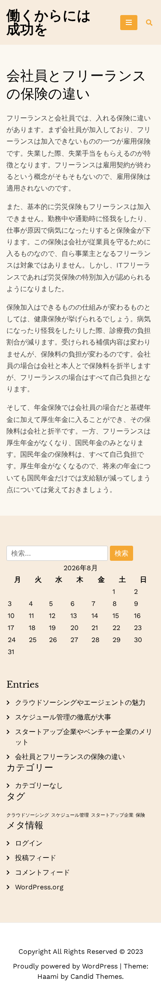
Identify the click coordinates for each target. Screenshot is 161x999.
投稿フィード (35, 858)
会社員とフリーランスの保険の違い (70, 757)
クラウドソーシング (27, 815)
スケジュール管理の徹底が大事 (63, 717)
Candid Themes (96, 976)
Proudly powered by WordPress (66, 966)
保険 (140, 815)
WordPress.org (39, 887)
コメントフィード (42, 872)
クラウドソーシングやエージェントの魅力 (80, 702)
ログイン (29, 843)
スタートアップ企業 (112, 815)
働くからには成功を (48, 22)
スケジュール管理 (70, 815)
